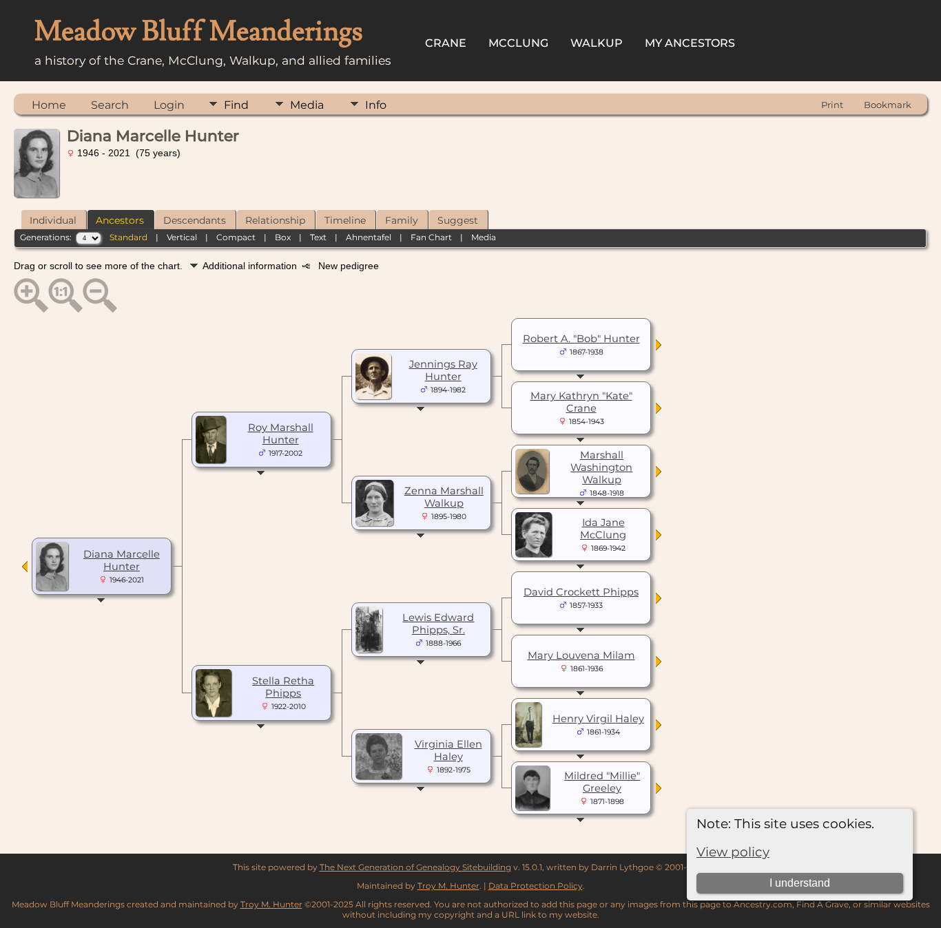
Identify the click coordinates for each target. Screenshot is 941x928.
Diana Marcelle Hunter (121, 560)
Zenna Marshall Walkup (444, 497)
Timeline (345, 220)
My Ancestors (690, 43)
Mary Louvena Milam (581, 655)
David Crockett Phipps (581, 592)
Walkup (596, 43)
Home (49, 105)
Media (307, 105)
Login (169, 105)
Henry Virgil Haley (598, 719)
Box (283, 237)
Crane (445, 43)
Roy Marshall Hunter (280, 433)
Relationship (275, 220)
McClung (518, 43)
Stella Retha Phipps (283, 687)
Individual (53, 220)
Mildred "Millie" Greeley (602, 782)
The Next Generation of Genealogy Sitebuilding (415, 867)
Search (110, 105)
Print (832, 104)
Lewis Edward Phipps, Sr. (438, 623)
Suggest (457, 220)
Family (401, 220)
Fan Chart (431, 237)
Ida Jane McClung (603, 528)
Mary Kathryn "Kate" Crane (581, 402)
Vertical (182, 237)
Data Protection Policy (535, 885)
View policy (732, 852)
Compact (236, 237)
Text (318, 237)
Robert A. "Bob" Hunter (581, 339)
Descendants (194, 220)
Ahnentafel (368, 237)
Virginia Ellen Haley (448, 750)
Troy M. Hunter (448, 885)
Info (375, 105)
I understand (799, 883)
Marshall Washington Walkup (601, 467)
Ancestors (120, 220)
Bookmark (887, 104)
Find (236, 105)
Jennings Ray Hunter (443, 370)
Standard (128, 237)
